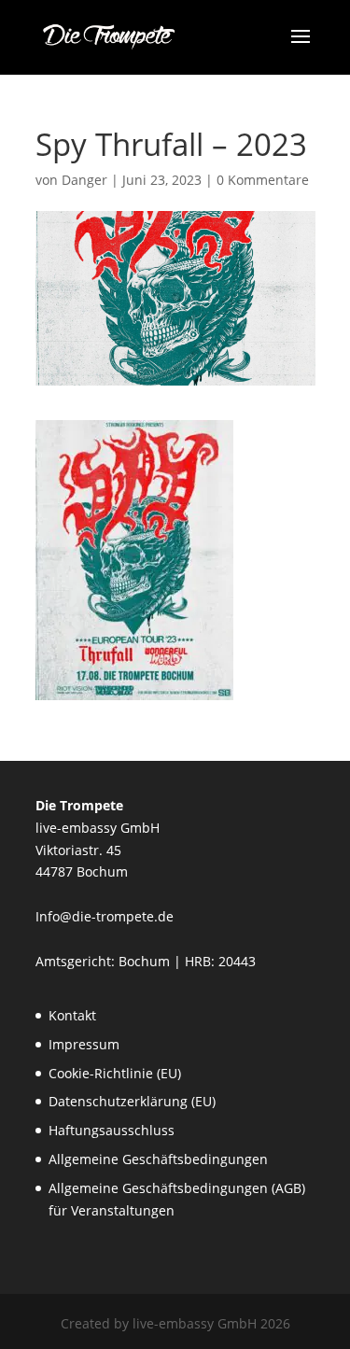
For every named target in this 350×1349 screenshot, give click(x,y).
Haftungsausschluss (112, 1130)
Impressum (84, 1044)
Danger (84, 180)
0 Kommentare (263, 180)
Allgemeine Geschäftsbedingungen (158, 1159)
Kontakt (72, 1015)
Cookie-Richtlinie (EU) (115, 1073)
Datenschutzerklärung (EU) (132, 1101)
